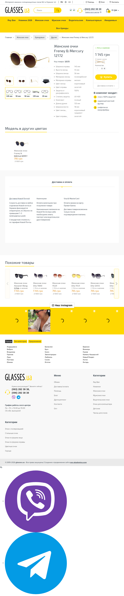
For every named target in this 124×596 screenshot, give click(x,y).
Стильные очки (11, 433)
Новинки (97, 386)
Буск (46, 349)
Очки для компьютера (102, 404)
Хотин (85, 360)
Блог (103, 2)
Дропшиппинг (60, 400)
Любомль (48, 357)
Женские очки (99, 391)
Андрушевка (12, 347)
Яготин (47, 362)
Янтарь (86, 362)
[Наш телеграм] (36, 563)
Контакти (58, 404)
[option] (27, 60)
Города (8, 451)
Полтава (10, 360)
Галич (47, 352)
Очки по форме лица (14, 438)
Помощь (90, 2)
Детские (96, 408)
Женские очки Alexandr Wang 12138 (20, 286)
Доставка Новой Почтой (19, 198)
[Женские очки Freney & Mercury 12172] (27, 60)
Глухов (85, 352)
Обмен (57, 382)
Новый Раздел (88, 357)
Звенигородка (50, 354)
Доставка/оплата (61, 386)
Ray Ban (96, 382)
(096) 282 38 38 (20, 392)
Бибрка (10, 349)
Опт (55, 408)
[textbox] (47, 10)
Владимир (11, 352)
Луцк (9, 357)
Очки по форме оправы (15, 442)
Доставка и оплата (62, 182)
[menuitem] (11, 21)
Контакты (115, 2)
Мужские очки (99, 395)
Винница (86, 349)
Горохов (10, 354)
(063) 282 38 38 (20, 389)
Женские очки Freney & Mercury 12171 (20, 153)
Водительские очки (101, 400)
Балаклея (49, 347)
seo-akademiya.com (78, 462)
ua (69, 2)
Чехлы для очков (100, 413)
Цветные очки (11, 446)
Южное (10, 362)
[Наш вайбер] (36, 501)
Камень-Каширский (90, 354)
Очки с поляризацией (14, 429)
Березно (86, 347)
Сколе (47, 360)
